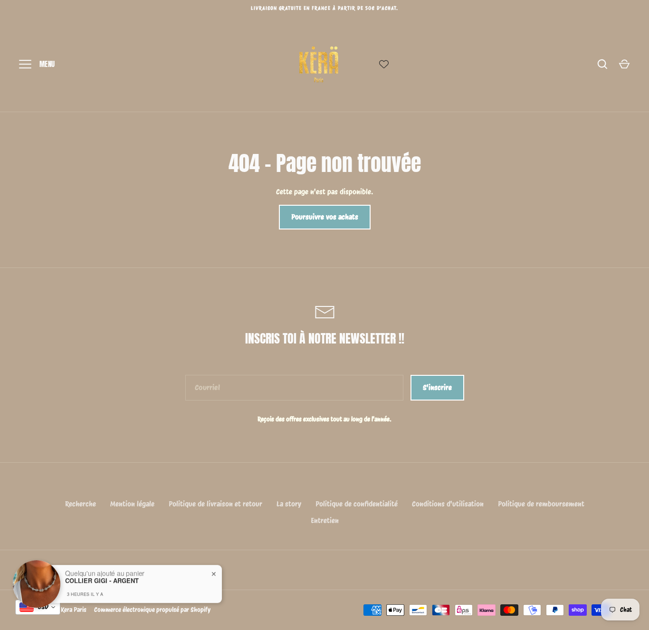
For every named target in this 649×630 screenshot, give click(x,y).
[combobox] (37, 607)
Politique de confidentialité (356, 504)
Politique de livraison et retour (215, 504)
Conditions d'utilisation (448, 504)
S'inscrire (437, 387)
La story (289, 504)
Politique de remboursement (541, 504)
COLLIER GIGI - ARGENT (102, 573)
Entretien (325, 520)
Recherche (80, 504)
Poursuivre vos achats (324, 217)
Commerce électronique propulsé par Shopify (152, 609)
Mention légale (132, 504)
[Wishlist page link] (384, 64)
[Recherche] (602, 64)
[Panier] (624, 64)
